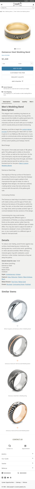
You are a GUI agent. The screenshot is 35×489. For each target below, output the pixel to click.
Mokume (14, 277)
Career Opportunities (8, 482)
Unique (18, 274)
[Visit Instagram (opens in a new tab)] (3, 477)
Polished (28, 284)
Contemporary (10, 274)
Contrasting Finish (18, 284)
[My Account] (33, 4)
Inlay (9, 277)
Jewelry (4, 454)
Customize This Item (17, 73)
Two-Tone (14, 282)
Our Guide (5, 459)
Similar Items (9, 291)
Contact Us (18, 439)
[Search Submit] (33, 7)
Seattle (4, 463)
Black (3, 279)
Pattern (20, 277)
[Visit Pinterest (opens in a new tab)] (11, 477)
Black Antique (27, 277)
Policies (25, 482)
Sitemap (18, 482)
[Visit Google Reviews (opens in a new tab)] (10, 473)
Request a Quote (17, 77)
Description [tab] (6, 101)
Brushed (9, 284)
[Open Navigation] (1, 4)
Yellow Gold (22, 282)
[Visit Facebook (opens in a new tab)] (5, 477)
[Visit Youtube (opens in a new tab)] (8, 477)
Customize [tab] (16, 101)
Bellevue (4, 468)
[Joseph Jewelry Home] (0, 11)
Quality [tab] (24, 101)
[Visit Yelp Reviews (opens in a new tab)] (25, 473)
